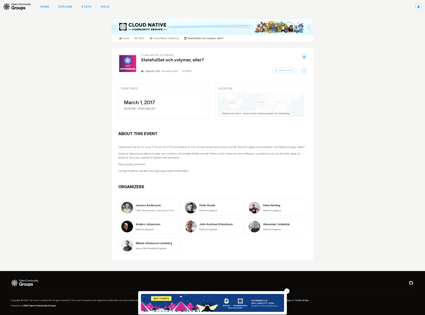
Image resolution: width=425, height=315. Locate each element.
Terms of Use (301, 300)
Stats (86, 6)
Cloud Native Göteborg (157, 55)
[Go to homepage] (18, 6)
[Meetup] (304, 56)
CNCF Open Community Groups (39, 305)
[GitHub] (411, 283)
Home (44, 6)
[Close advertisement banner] (287, 291)
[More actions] (304, 70)
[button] (148, 207)
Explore (65, 6)
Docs (105, 6)
